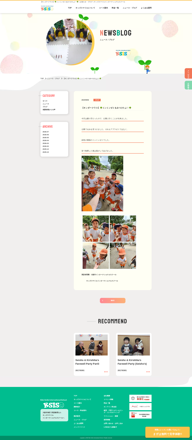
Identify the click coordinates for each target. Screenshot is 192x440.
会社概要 (107, 396)
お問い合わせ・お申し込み (113, 423)
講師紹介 (77, 407)
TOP (70, 8)
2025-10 (46, 152)
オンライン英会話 (110, 407)
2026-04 (46, 140)
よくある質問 (146, 8)
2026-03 (46, 143)
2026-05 (46, 137)
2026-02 (46, 146)
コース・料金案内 (80, 410)
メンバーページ (188, 73)
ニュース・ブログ (130, 8)
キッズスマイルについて (85, 8)
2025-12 (46, 149)
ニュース (46, 104)
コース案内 (103, 8)
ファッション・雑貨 (111, 416)
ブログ (45, 107)
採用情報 (107, 420)
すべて (45, 101)
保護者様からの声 (49, 109)
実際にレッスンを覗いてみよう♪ (167, 432)
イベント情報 (108, 399)
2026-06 (46, 135)
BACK (113, 300)
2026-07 (46, 132)
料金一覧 (115, 8)
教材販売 (77, 416)
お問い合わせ (188, 85)
